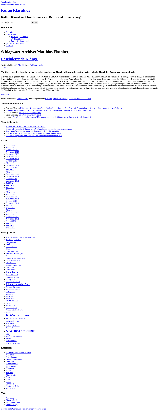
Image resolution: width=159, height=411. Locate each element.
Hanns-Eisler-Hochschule (13, 277)
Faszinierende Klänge (19, 59)
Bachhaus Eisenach (11, 247)
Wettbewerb (11, 340)
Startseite (9, 32)
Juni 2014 (10, 185)
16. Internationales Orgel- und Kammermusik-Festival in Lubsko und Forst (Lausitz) (61, 110)
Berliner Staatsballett (12, 251)
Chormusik (11, 262)
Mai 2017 (10, 163)
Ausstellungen (11, 357)
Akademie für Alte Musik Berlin (18, 353)
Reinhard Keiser (10, 305)
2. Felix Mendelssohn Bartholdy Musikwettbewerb (20, 237)
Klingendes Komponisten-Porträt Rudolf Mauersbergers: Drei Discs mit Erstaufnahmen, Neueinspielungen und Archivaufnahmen (71, 108)
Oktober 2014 (11, 179)
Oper (8, 377)
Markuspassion (10, 292)
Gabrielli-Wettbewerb (12, 275)
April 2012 (10, 228)
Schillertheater (12, 321)
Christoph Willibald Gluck (13, 265)
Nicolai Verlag (10, 298)
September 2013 (12, 203)
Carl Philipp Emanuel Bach (13, 260)
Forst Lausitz (13, 272)
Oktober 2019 (11, 161)
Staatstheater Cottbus (20, 331)
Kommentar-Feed (13, 402)
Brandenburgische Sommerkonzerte (16, 258)
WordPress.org (12, 405)
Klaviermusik (11, 368)
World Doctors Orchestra (13, 343)
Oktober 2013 (11, 201)
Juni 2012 (10, 225)
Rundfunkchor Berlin (15, 318)
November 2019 (12, 159)
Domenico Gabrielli (11, 269)
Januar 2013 (11, 214)
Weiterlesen (7, 94)
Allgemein (10, 355)
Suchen (4, 22)
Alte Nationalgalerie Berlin (13, 240)
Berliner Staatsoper (14, 253)
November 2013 (12, 199)
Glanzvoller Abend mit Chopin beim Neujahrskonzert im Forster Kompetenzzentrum (39, 129)
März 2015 (10, 172)
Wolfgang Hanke (17, 39)
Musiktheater (11, 375)
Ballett (8, 249)
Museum (9, 373)
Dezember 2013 (12, 196)
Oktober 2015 (11, 167)
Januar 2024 (11, 147)
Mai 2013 (10, 205)
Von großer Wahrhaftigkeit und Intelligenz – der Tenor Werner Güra (32, 131)
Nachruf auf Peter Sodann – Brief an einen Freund (25, 127)
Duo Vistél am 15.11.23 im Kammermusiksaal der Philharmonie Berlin (33, 133)
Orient (8, 382)
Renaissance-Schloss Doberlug (14, 310)
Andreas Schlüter (11, 242)
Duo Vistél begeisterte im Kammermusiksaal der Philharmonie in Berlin (34, 136)
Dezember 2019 (12, 156)
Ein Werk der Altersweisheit (30, 113)
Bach (8, 244)
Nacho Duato (10, 296)
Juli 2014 (9, 183)
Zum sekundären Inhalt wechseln (14, 4)
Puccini (8, 303)
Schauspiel (10, 384)
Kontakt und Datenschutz (11, 409)
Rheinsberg (9, 312)
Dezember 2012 (12, 217)
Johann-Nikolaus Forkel (13, 282)
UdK (7, 334)
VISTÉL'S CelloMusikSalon (14, 336)
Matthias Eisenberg (60, 99)
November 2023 (12, 152)
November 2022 (12, 154)
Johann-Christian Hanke (20, 41)
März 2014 (10, 192)
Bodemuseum (10, 256)
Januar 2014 (11, 194)
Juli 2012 (9, 223)
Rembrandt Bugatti (11, 307)
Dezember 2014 (12, 174)
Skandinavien (10, 323)
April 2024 (10, 145)
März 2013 (10, 210)
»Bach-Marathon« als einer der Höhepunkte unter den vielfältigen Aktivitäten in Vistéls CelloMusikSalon (53, 117)
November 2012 (12, 219)
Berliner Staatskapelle (14, 359)
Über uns (9, 45)
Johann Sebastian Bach (18, 284)
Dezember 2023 (12, 150)
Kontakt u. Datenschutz (15, 43)
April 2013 (10, 208)
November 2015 (12, 165)
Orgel (8, 379)
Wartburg (8, 338)
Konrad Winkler (13, 287)
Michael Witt (9, 294)
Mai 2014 (10, 188)
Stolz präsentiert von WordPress (33, 409)
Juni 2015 (10, 170)
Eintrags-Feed (11, 400)
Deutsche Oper (10, 267)
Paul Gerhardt (12, 301)
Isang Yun (10, 279)
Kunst (8, 370)
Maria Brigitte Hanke (19, 37)
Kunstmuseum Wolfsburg (13, 289)
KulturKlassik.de (15, 10)
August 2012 (11, 221)
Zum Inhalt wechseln (9, 2)
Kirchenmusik (22, 99)
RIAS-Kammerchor (20, 315)
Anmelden (10, 398)
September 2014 (12, 181)
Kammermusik (12, 364)
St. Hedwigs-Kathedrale (13, 325)
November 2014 (12, 176)
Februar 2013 (11, 212)
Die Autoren (11, 34)
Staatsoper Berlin (11, 328)
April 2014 (10, 190)
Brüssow (48, 99)
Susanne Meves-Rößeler (15, 110)
